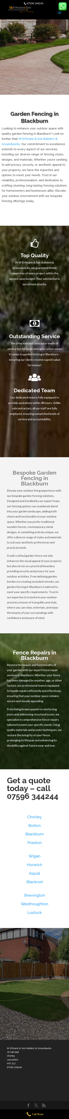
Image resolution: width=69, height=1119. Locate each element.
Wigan (34, 856)
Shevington (34, 895)
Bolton (34, 825)
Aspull (34, 873)
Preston (34, 842)
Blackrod (34, 882)
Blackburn (34, 834)
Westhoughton (34, 904)
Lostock (34, 912)
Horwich (34, 864)
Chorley (34, 817)
